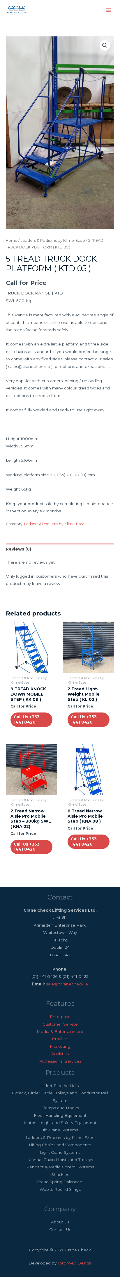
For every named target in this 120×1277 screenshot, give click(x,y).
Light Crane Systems (60, 1152)
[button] (105, 45)
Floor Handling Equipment (60, 1115)
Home (11, 240)
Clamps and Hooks (60, 1107)
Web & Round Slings (60, 1189)
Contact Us (60, 1229)
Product (60, 1038)
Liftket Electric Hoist (60, 1085)
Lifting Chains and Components (60, 1144)
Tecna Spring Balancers (60, 1181)
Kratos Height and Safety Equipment (60, 1122)
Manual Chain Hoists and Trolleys (60, 1159)
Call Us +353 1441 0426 (27, 719)
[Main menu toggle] (108, 10)
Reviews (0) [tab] (18, 549)
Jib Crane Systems (60, 1130)
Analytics (60, 1053)
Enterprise (60, 1016)
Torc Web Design (75, 1263)
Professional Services (60, 1061)
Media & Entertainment (60, 1031)
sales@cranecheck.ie (67, 984)
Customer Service (60, 1024)
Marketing (60, 1046)
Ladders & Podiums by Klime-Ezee (52, 240)
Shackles (60, 1174)
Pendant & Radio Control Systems (60, 1167)
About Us (60, 1222)
